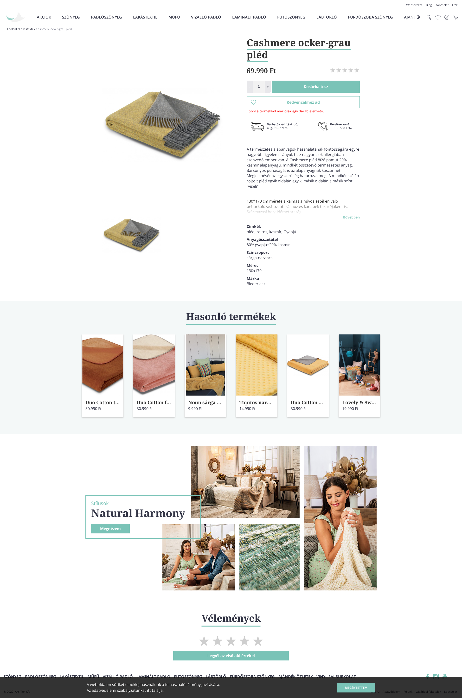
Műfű (174, 17)
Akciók (44, 17)
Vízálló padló (206, 17)
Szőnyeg (71, 17)
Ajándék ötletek (295, 676)
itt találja (155, 690)
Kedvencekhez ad (303, 102)
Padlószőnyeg (106, 17)
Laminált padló (249, 17)
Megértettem (356, 687)
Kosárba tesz (316, 86)
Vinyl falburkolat (336, 676)
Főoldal (12, 29)
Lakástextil (145, 17)
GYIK (455, 5)
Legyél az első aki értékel (231, 655)
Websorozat (414, 5)
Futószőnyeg (291, 17)
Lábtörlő (326, 17)
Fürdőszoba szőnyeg (370, 17)
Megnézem (110, 528)
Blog (429, 5)
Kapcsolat (442, 5)
